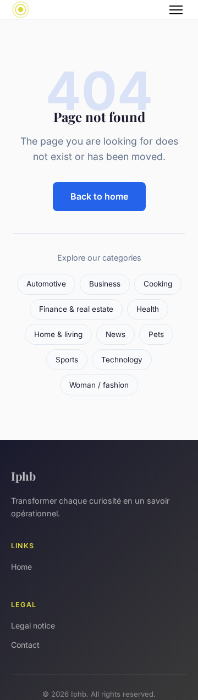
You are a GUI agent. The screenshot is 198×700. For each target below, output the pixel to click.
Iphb (23, 475)
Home (21, 566)
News (115, 334)
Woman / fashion (99, 385)
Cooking (158, 283)
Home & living (58, 334)
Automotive (46, 283)
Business (104, 283)
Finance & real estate (76, 309)
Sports (67, 359)
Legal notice (33, 625)
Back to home (99, 196)
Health (147, 309)
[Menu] (176, 10)
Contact (25, 644)
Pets (156, 334)
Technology (121, 359)
